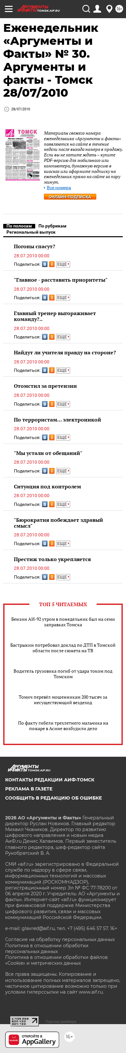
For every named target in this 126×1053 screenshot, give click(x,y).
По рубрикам (52, 225)
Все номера (59, 187)
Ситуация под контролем (47, 486)
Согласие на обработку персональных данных (60, 939)
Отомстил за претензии (45, 385)
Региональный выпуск (31, 232)
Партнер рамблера (61, 1021)
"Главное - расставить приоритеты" (61, 279)
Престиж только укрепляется (52, 559)
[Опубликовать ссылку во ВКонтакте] (44, 264)
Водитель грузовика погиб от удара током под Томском (63, 673)
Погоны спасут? (34, 246)
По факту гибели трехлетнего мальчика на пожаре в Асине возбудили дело (63, 725)
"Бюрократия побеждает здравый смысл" (58, 522)
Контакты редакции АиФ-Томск (49, 780)
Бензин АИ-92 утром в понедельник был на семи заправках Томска (63, 621)
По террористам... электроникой (57, 419)
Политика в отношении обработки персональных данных (47, 948)
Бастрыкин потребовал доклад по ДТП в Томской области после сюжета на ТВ (63, 647)
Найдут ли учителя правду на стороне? (65, 352)
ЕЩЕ (62, 264)
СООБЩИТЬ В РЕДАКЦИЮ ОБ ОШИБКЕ (53, 798)
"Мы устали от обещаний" (48, 453)
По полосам (19, 225)
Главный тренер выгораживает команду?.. (55, 316)
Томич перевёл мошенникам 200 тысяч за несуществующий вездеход (63, 699)
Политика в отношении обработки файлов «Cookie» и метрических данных (56, 960)
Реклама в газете (28, 789)
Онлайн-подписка (70, 196)
